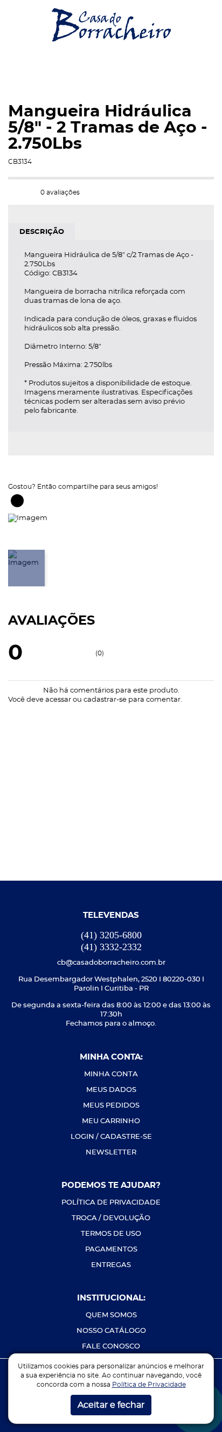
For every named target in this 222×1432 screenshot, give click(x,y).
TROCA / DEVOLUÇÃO (111, 1218)
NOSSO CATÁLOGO (111, 1330)
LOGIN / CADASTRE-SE (111, 1136)
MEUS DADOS (111, 1090)
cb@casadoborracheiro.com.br (111, 962)
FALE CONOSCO (111, 1346)
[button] (16, 24)
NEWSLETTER (111, 1152)
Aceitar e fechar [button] (111, 1405)
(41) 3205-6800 (111, 935)
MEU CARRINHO (111, 1121)
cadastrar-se (105, 699)
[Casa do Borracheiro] (111, 23)
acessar (58, 699)
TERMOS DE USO (111, 1233)
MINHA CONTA (111, 1074)
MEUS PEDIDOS (111, 1105)
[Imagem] (27, 517)
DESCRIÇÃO (41, 232)
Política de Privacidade (149, 1384)
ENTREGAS (111, 1265)
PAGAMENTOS (111, 1249)
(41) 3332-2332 (111, 947)
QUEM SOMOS (111, 1315)
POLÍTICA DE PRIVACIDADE (111, 1202)
